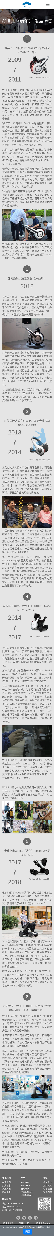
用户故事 (6, 1185)
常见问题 (47, 1192)
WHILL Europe (43, 1223)
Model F (25, 1182)
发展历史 (6, 1188)
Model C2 (25, 1185)
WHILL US (8, 1223)
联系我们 (47, 1188)
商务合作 (47, 1182)
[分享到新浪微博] (24, 1218)
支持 (45, 1178)
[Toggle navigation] (48, 4)
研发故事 (6, 1192)
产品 (23, 1178)
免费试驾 (47, 1185)
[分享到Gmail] (30, 1218)
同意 (27, 1231)
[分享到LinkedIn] (36, 1218)
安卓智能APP (27, 1195)
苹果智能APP (27, 1192)
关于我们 (6, 1178)
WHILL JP (24, 1223)
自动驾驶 (25, 1188)
